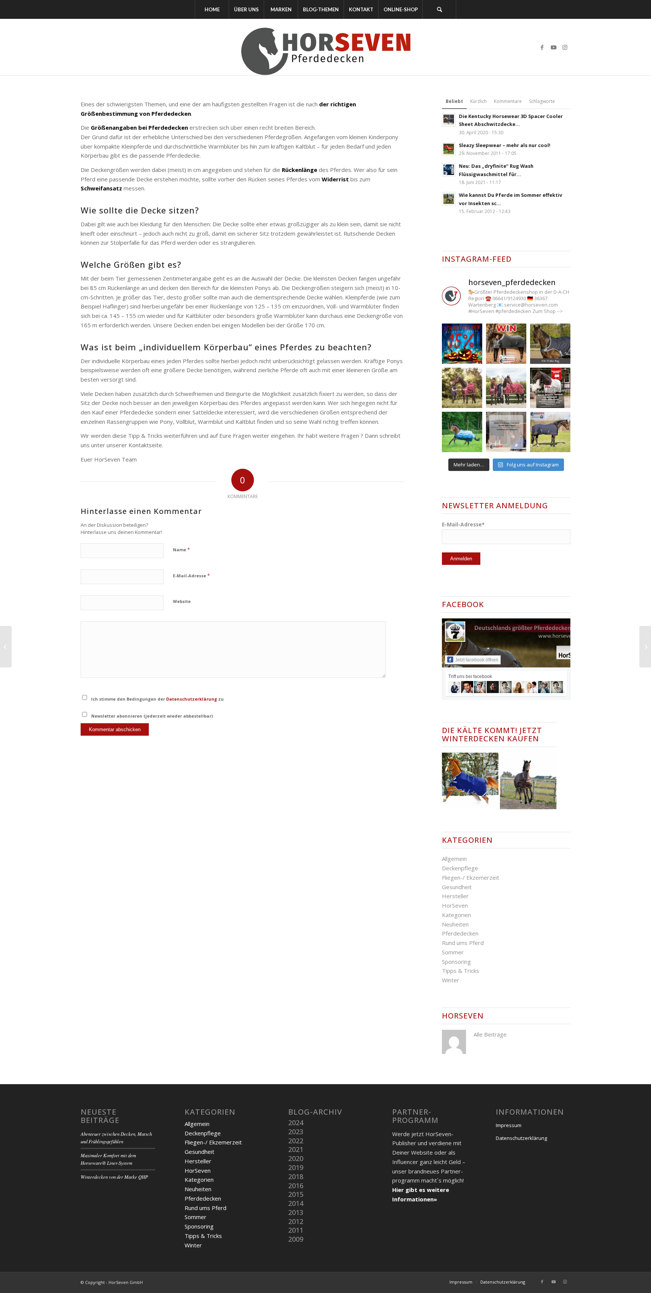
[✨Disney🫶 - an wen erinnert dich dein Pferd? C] (506, 432)
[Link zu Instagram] (564, 47)
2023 (295, 1131)
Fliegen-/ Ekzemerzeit (470, 877)
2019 (295, 1167)
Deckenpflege (460, 868)
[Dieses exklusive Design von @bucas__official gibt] (462, 388)
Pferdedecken (460, 933)
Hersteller (455, 896)
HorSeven (455, 905)
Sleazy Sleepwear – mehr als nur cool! (504, 145)
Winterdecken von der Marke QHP (114, 1176)
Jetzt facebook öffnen (476, 660)
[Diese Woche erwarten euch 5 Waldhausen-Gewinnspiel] (506, 344)
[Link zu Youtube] (553, 47)
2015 (295, 1194)
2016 (295, 1185)
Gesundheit (457, 887)
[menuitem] (212, 9)
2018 (295, 1176)
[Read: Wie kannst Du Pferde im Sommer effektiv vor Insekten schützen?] (448, 199)
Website (182, 601)
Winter (450, 980)
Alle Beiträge (490, 1034)
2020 (295, 1158)
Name (181, 549)
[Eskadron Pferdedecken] (6, 646)
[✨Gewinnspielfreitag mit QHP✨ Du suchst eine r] (550, 344)
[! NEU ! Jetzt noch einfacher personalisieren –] (550, 432)
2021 (295, 1149)
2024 (295, 1122)
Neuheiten (455, 924)
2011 (295, 1230)
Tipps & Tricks (460, 970)
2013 (295, 1212)
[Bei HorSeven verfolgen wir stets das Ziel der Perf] (550, 388)
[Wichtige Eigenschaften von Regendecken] (645, 646)
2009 (295, 1239)
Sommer (453, 952)
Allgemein (454, 858)
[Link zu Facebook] (542, 47)
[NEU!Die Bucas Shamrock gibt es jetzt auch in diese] (506, 388)
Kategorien (456, 915)
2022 (295, 1140)
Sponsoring (456, 961)
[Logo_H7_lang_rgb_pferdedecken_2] (325, 47)
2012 (295, 1221)
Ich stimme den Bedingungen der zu (157, 699)
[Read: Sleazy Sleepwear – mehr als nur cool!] (448, 149)
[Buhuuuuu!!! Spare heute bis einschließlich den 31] (462, 344)
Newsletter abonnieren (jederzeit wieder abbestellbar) (152, 716)
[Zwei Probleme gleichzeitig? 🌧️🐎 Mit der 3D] (462, 432)
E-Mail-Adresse (191, 575)
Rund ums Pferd (463, 942)
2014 (295, 1203)
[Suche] (439, 9)
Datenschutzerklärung (191, 699)
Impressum (508, 1125)
